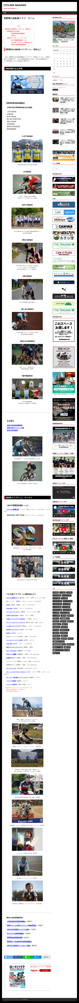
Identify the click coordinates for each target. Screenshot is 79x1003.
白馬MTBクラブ (10, 657)
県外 (70, 638)
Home (4, 12)
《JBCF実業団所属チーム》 (18, 40)
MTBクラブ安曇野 (11, 654)
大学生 (64, 627)
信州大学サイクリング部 (15, 428)
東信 (64, 638)
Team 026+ (9, 608)
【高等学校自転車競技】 (17, 33)
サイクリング (68, 601)
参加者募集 (56, 624)
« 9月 (54, 72)
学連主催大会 (64, 630)
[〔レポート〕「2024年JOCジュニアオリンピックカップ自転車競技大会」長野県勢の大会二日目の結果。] (56, 132)
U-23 (69, 592)
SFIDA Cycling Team (12, 615)
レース (56, 612)
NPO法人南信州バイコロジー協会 (18, 945)
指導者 (64, 635)
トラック (66, 607)
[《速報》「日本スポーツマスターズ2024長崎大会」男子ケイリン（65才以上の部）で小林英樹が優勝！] (56, 101)
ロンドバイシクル (11, 668)
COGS (8, 605)
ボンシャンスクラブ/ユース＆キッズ (16, 672)
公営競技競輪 (65, 618)
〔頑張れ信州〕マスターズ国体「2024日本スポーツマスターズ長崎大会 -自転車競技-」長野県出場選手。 (67, 121)
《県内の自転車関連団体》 (18, 45)
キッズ (64, 598)
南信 (70, 621)
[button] (55, 89)
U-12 (62, 592)
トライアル (56, 607)
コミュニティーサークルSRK (14, 640)
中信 (70, 615)
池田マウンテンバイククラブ (14, 647)
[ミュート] (70, 516)
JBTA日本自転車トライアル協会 (18, 929)
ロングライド (65, 612)
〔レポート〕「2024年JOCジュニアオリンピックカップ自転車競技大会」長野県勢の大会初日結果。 (67, 142)
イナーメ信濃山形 (13, 509)
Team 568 (9, 643)
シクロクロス (57, 604)
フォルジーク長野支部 (11, 684)
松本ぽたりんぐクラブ (12, 629)
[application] (64, 492)
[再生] (54, 516)
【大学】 (12, 36)
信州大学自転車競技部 (14, 425)
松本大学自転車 (12, 430)
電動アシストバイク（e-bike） (61, 650)
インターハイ (67, 595)
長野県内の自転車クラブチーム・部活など (18, 29)
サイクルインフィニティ (13, 612)
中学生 (56, 618)
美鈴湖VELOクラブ (58, 641)
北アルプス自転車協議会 (15, 933)
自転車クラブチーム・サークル (16, 38)
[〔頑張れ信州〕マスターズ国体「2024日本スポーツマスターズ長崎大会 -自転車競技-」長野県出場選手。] (56, 122)
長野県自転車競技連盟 (14, 937)
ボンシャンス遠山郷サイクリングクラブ (17, 677)
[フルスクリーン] (73, 516)
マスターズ (67, 609)
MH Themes (24, 999)
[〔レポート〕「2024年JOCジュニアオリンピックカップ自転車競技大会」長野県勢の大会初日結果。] (56, 143)
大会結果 (56, 627)
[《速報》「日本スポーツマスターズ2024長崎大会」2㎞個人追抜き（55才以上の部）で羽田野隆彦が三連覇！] (56, 111)
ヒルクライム (57, 609)
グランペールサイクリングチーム (15, 622)
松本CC (8, 633)
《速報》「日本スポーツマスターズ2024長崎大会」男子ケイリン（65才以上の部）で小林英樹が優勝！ (67, 100)
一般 (63, 615)
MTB (55, 592)
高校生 (56, 653)
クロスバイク (57, 601)
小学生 (56, 633)
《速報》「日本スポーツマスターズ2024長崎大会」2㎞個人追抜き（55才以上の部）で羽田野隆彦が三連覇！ (67, 110)
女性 (55, 630)
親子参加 (70, 644)
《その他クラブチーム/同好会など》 (21, 42)
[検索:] (64, 168)
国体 (65, 624)
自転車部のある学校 (13, 31)
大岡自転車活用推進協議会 (16, 921)
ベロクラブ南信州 (11, 681)
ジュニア (67, 604)
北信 (63, 621)
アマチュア (56, 595)
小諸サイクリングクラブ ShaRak (15, 619)
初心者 (56, 621)
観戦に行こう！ (57, 647)
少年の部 (64, 633)
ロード (56, 615)
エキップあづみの (11, 650)
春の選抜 (56, 638)
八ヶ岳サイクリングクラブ (13, 626)
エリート (56, 598)
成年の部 (56, 635)
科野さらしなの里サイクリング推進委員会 (21, 925)
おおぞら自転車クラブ (12, 597)
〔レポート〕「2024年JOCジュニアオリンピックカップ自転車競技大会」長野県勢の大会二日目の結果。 (67, 132)
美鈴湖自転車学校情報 (59, 644)
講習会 (67, 647)
